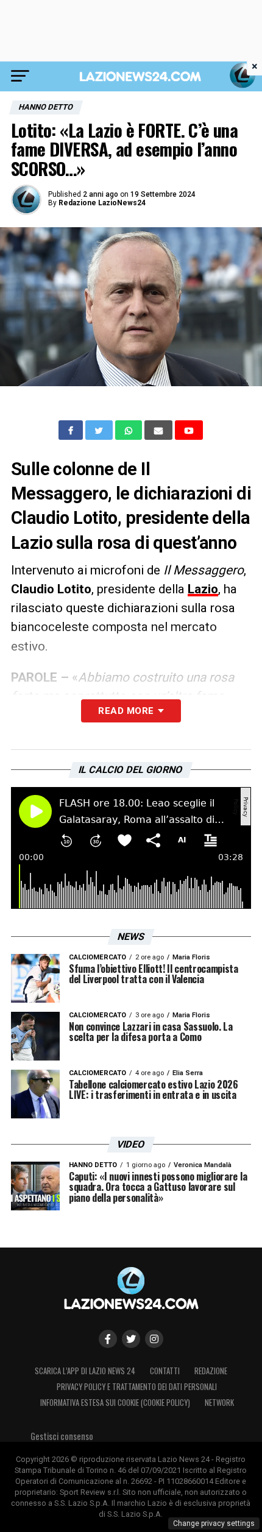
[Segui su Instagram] (154, 1339)
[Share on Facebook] (71, 430)
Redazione (210, 1371)
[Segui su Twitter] (131, 1339)
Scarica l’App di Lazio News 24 (85, 1371)
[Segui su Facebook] (108, 1339)
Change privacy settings (214, 1523)
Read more (126, 710)
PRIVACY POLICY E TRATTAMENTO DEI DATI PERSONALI (137, 1387)
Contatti (165, 1371)
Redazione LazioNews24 (102, 203)
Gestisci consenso (61, 1436)
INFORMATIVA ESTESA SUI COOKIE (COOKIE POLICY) (115, 1402)
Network (219, 1402)
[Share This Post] (129, 430)
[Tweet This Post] (100, 430)
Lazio (203, 589)
